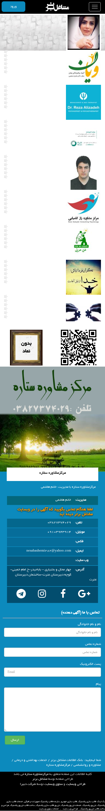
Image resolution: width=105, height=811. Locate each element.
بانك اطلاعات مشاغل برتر (67, 760)
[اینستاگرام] (42, 594)
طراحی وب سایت (70, 809)
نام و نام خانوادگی (89, 624)
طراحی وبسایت (75, 784)
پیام (98, 684)
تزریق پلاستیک (89, 805)
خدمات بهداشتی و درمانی (30, 760)
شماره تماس (93, 644)
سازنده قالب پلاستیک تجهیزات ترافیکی (42, 801)
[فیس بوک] (63, 594)
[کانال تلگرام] (21, 594)
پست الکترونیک (90, 664)
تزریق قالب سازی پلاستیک (48, 805)
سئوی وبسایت (53, 784)
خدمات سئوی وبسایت (49, 809)
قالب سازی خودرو (69, 801)
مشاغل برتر (39, 779)
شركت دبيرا (28, 784)
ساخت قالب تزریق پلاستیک (22, 805)
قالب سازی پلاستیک (87, 801)
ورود (13, 6)
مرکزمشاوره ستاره (36, 774)
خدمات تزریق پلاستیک (71, 805)
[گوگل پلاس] (84, 594)
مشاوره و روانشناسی (87, 765)
